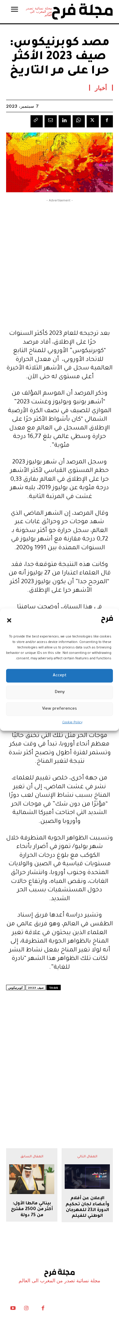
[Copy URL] (37, 121)
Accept (60, 675)
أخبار (101, 88)
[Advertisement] (59, 263)
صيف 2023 (36, 987)
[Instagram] (26, 1309)
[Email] (51, 121)
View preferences (59, 709)
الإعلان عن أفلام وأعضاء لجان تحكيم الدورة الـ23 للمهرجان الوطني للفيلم (87, 1207)
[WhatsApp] (79, 121)
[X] (93, 121)
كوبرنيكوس (15, 987)
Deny (60, 692)
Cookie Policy (72, 722)
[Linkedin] (65, 121)
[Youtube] (13, 1309)
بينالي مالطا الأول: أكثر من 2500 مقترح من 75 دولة (32, 1209)
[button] (9, 620)
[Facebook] (107, 121)
